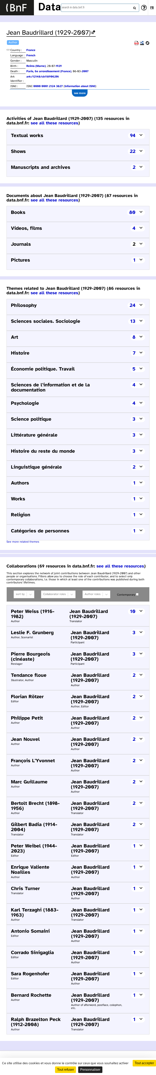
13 (132, 321)
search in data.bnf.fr (73, 7)
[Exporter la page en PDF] (136, 44)
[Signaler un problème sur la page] (93, 33)
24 (132, 305)
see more (80, 93)
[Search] (134, 7)
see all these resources (54, 123)
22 (132, 151)
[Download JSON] (147, 44)
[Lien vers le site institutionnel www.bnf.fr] (17, 7)
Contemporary (126, 594)
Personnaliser (90, 1069)
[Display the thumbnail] (8, 49)
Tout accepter (144, 1063)
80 (132, 212)
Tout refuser (65, 1069)
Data (49, 7)
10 (132, 611)
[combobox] (100, 8)
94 (132, 135)
